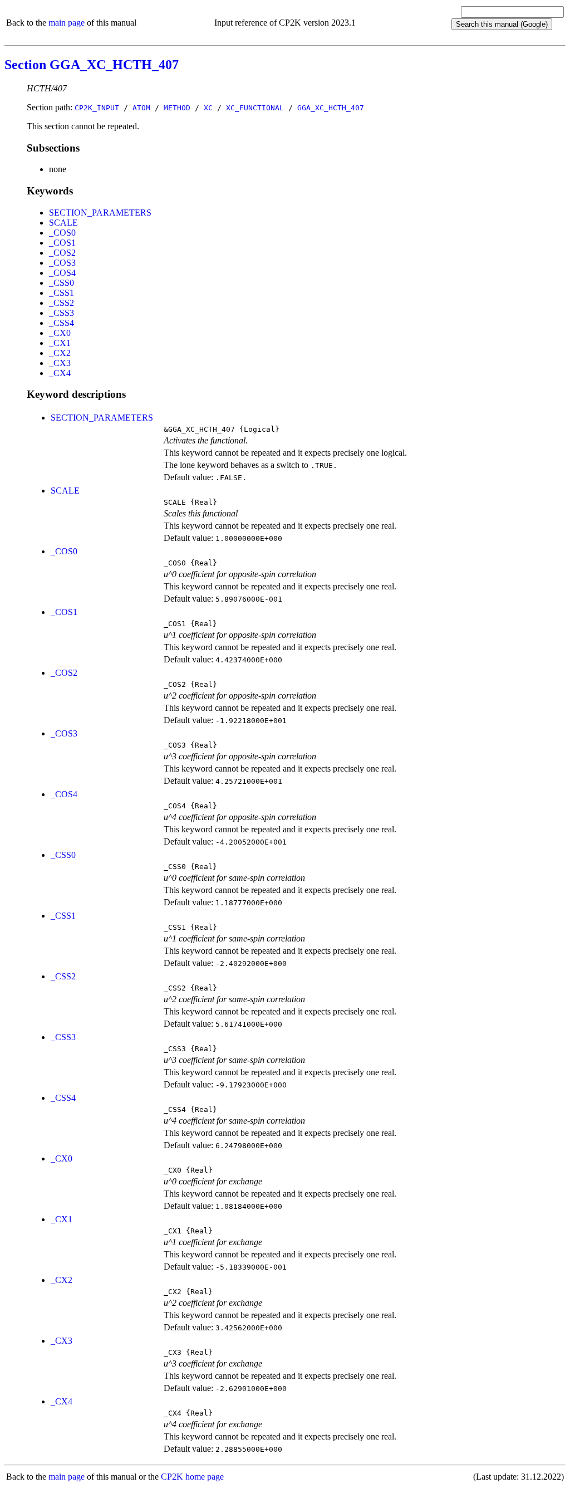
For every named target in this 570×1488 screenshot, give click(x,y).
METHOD (177, 108)
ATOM (141, 108)
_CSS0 (61, 282)
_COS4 (62, 272)
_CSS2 (61, 303)
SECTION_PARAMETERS (100, 212)
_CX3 (60, 363)
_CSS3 (61, 313)
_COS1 (62, 242)
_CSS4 (61, 323)
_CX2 (60, 353)
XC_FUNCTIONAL (255, 108)
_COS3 (62, 262)
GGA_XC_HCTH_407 (330, 108)
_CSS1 (61, 292)
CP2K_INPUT (97, 108)
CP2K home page (192, 1476)
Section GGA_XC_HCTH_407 (91, 64)
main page (66, 22)
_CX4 (60, 373)
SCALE (63, 222)
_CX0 (60, 333)
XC (208, 108)
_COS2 (62, 252)
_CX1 (60, 343)
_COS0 (62, 232)
